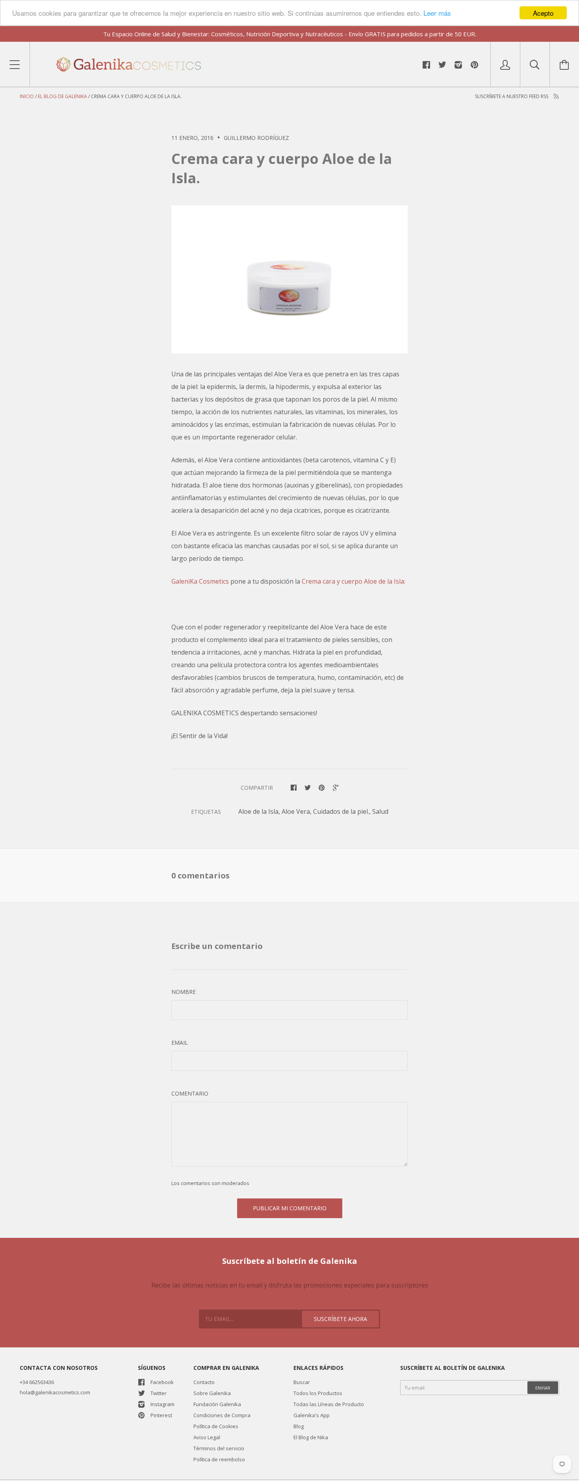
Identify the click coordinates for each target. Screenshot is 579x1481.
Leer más (437, 13)
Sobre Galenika (212, 1393)
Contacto (204, 1382)
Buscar (301, 1382)
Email (179, 1042)
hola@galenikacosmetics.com (55, 1392)
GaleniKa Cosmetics (200, 581)
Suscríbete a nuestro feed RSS (512, 96)
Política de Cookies (215, 1426)
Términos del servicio (218, 1448)
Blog (298, 1426)
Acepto (543, 13)
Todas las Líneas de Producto (328, 1404)
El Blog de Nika (310, 1437)
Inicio (27, 96)
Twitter (158, 1393)
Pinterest (161, 1415)
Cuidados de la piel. (341, 811)
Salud (380, 811)
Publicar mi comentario (290, 1208)
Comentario (189, 1093)
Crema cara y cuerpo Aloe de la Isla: (353, 581)
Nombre (183, 991)
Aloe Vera (296, 811)
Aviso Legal (206, 1437)
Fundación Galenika (217, 1404)
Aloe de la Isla (258, 811)
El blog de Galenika (62, 96)
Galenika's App (311, 1415)
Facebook (162, 1382)
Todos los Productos (317, 1393)
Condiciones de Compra (222, 1415)
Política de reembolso (219, 1459)
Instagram (162, 1404)
